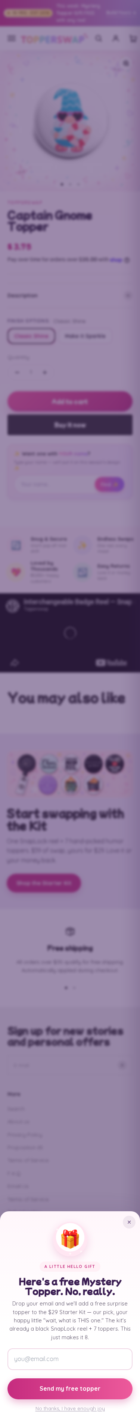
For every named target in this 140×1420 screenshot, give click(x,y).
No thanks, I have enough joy (70, 1408)
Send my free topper (70, 1388)
